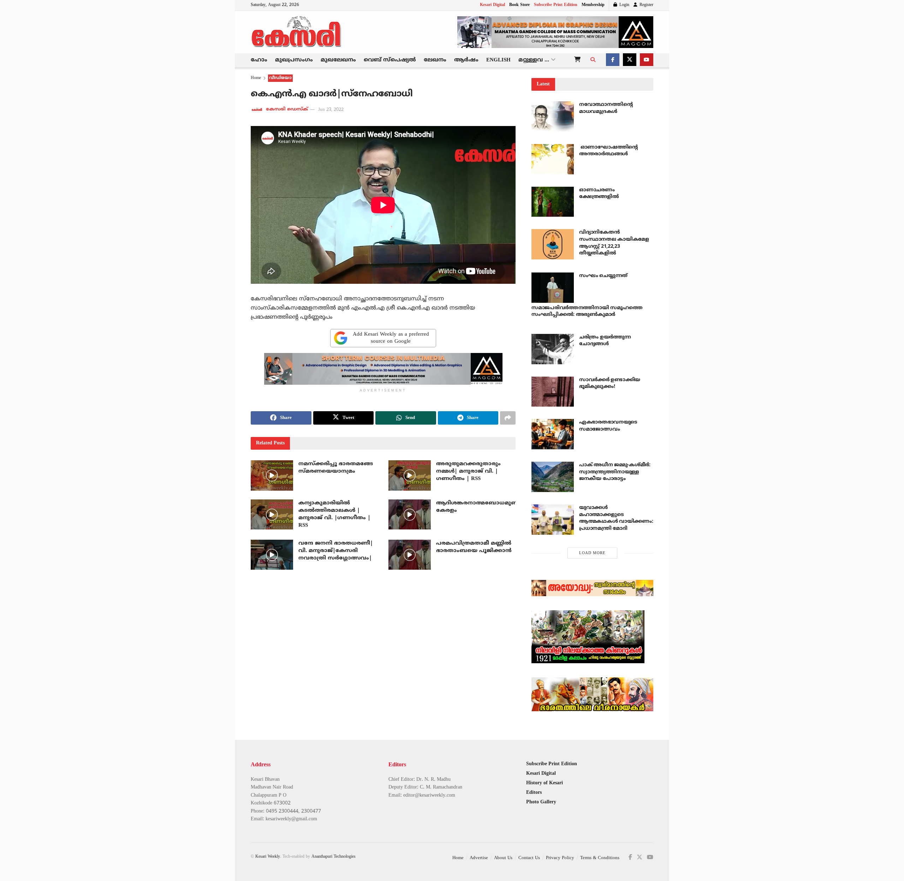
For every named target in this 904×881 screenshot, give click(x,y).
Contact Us (529, 858)
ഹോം (259, 60)
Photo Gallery (541, 802)
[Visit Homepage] (297, 32)
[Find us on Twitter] (629, 60)
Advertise (479, 858)
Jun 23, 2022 (331, 110)
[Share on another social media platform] (508, 418)
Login (623, 5)
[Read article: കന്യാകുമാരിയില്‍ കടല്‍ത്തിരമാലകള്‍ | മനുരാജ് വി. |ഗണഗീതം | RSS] (272, 514)
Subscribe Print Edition (555, 5)
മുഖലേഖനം (338, 60)
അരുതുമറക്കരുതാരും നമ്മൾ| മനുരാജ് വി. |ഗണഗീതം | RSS (468, 471)
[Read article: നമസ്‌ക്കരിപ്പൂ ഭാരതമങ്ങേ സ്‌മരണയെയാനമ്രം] (272, 475)
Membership (593, 5)
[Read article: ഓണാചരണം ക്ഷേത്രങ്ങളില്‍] (552, 202)
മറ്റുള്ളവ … (533, 60)
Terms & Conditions (599, 858)
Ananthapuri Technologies (333, 856)
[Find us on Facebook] (612, 60)
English (498, 60)
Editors (534, 793)
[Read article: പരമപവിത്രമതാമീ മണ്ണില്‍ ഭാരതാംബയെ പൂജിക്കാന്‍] (409, 555)
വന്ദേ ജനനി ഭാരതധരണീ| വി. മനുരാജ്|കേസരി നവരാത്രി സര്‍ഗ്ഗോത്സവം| (335, 551)
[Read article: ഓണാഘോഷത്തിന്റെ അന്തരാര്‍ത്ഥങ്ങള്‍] (552, 159)
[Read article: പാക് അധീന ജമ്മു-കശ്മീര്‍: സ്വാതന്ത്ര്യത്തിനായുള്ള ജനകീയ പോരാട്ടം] (552, 477)
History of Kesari (544, 783)
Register (645, 5)
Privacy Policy (560, 858)
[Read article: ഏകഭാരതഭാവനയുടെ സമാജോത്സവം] (552, 434)
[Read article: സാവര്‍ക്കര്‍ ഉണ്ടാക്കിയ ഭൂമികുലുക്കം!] (552, 392)
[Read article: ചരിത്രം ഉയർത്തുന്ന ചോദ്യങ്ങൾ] (552, 349)
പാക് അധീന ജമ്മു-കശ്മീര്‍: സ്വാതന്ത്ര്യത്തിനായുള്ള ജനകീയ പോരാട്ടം (614, 472)
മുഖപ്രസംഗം (294, 60)
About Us (503, 858)
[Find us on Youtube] (646, 60)
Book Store (519, 5)
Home (256, 78)
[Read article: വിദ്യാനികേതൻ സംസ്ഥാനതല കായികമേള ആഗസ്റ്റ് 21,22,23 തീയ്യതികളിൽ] (552, 244)
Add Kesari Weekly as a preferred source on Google (391, 338)
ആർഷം (466, 60)
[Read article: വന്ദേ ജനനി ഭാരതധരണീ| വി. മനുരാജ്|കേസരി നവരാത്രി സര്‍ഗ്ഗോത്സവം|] (272, 555)
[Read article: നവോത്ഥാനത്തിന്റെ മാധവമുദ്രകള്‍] (552, 116)
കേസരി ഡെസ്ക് (287, 110)
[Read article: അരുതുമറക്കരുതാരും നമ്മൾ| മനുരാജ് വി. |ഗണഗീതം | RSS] (409, 475)
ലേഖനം (435, 60)
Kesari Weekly (267, 856)
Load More (592, 553)
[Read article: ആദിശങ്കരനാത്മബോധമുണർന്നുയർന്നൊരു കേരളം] (409, 514)
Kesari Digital (492, 5)
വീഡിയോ (280, 78)
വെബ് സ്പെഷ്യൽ (390, 60)
